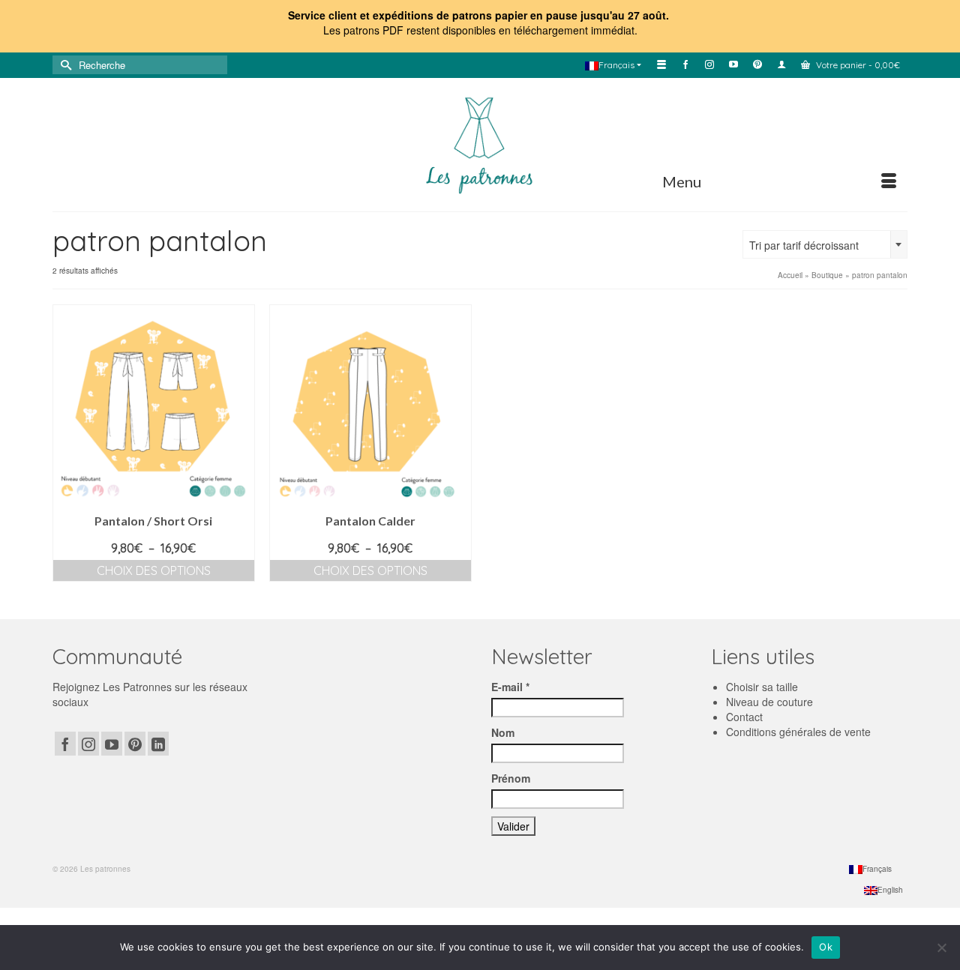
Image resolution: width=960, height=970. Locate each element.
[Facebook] (65, 744)
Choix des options (154, 570)
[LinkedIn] (158, 744)
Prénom (510, 778)
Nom (502, 732)
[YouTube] (111, 744)
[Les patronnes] (480, 143)
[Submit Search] (63, 64)
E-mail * (510, 686)
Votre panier (857, 64)
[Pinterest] (135, 744)
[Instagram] (88, 744)
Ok (825, 947)
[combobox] (825, 244)
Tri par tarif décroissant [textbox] (804, 245)
